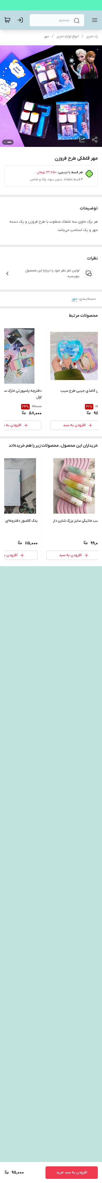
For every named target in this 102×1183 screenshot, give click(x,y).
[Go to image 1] (9, 142)
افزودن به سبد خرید (71, 1172)
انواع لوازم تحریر (67, 36)
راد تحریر (92, 36)
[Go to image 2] (4, 142)
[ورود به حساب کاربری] (21, 20)
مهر (46, 36)
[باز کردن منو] (93, 20)
